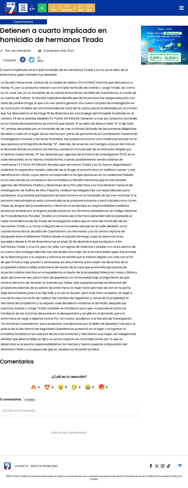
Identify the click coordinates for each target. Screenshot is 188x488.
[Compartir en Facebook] (23, 59)
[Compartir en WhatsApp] (40, 59)
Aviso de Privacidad (44, 466)
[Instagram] (162, 466)
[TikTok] (168, 466)
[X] (157, 466)
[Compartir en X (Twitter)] (32, 60)
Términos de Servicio (135, 476)
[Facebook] (151, 466)
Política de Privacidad (158, 476)
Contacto (21, 466)
